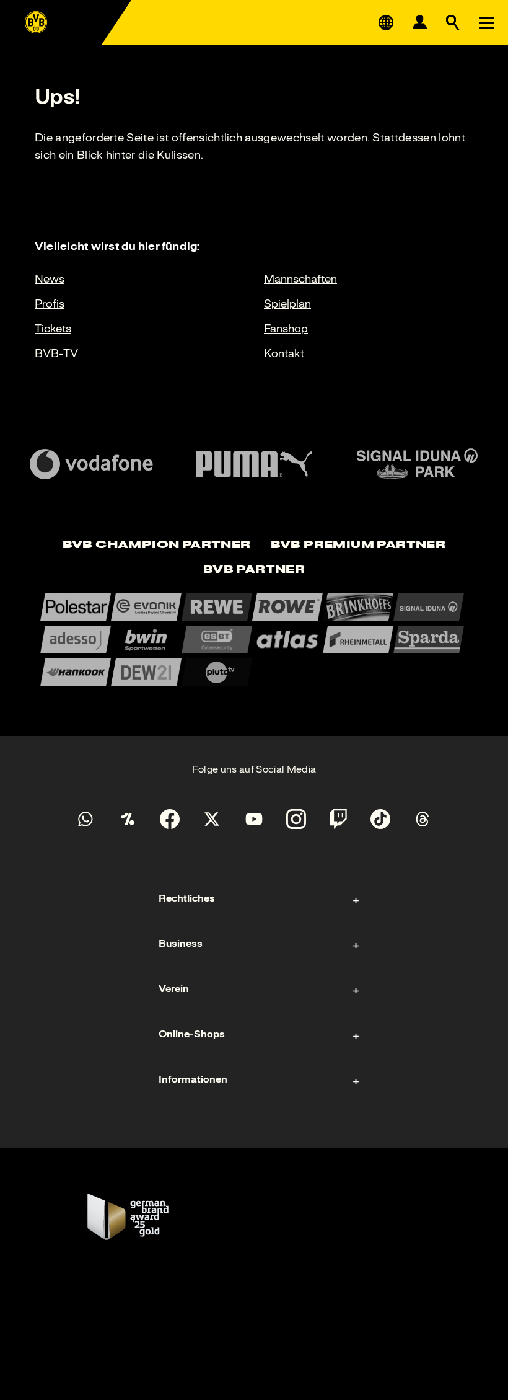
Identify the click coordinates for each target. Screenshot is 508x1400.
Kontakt (284, 353)
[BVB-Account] (419, 22)
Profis (49, 304)
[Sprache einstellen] (386, 22)
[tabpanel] (254, 639)
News (49, 279)
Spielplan (287, 304)
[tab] (157, 545)
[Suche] (453, 22)
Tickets (53, 328)
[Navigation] (486, 22)
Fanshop (286, 328)
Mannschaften (300, 279)
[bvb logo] (36, 22)
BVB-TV (56, 353)
